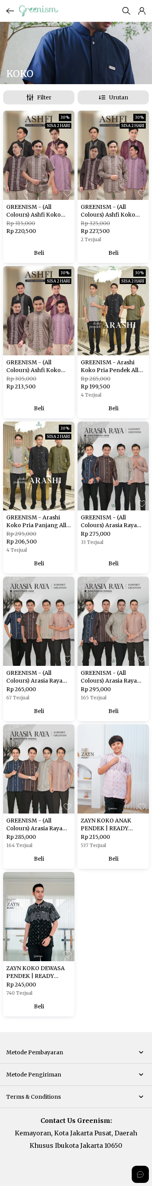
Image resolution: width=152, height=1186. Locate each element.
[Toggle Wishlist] (67, 192)
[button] (142, 11)
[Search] (126, 11)
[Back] (10, 11)
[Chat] (140, 1174)
